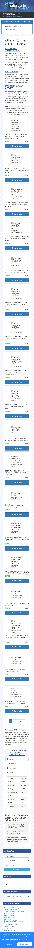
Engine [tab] (10, 759)
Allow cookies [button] (24, 944)
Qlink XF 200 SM (9, 915)
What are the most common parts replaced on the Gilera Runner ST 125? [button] (16, 826)
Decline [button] (9, 944)
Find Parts (18, 870)
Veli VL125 (7, 928)
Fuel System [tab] (12, 768)
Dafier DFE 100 (9, 917)
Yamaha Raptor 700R (10, 910)
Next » (22, 721)
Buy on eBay (17, 146)
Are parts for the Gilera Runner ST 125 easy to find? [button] (17, 833)
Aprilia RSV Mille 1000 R (11, 925)
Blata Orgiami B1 (9, 913)
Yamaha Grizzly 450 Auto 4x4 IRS (14, 911)
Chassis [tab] (10, 772)
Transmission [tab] (12, 763)
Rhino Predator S (9, 930)
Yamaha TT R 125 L (10, 927)
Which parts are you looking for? (12, 26)
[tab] (17, 825)
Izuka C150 (7, 919)
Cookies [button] (25, 939)
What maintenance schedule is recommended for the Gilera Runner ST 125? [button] (17, 839)
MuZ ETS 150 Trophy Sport (12, 908)
